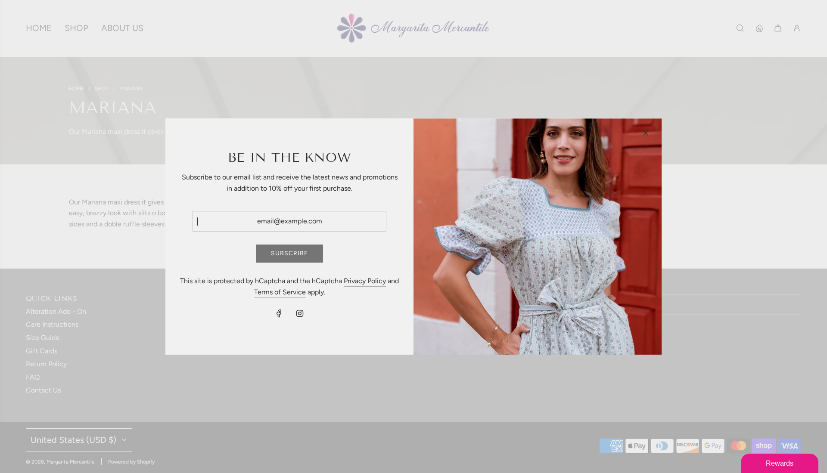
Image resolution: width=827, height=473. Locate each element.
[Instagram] (299, 313)
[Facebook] (279, 313)
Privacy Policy (365, 281)
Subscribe (289, 253)
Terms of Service (280, 292)
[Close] (645, 133)
